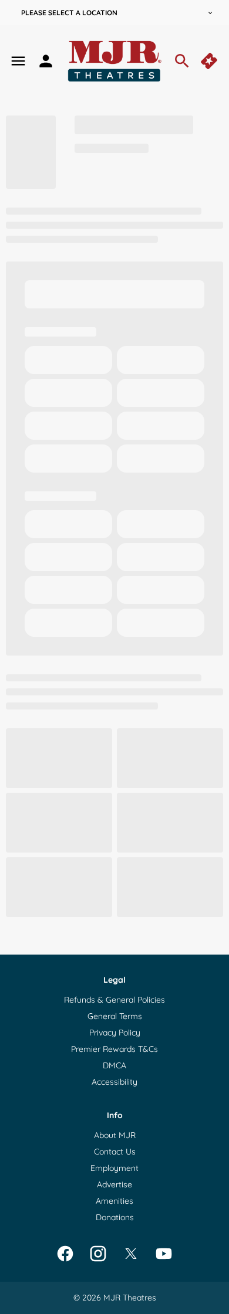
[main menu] (18, 61)
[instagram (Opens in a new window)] (98, 1253)
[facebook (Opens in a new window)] (65, 1253)
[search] (182, 61)
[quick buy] (210, 61)
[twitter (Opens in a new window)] (131, 1253)
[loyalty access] (45, 61)
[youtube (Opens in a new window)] (163, 1253)
